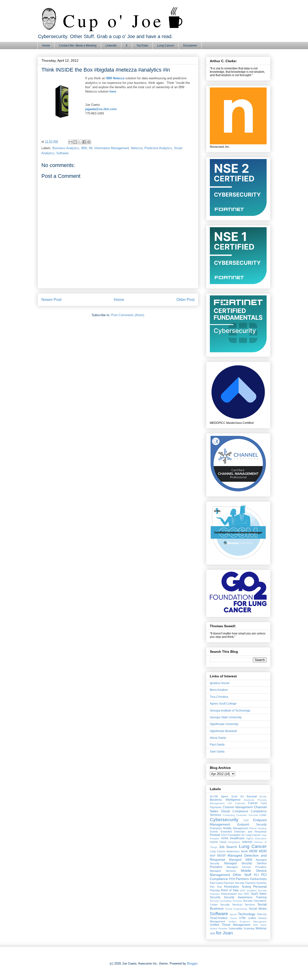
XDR (212, 933)
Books (263, 796)
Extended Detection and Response (244, 831)
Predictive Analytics (158, 148)
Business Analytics (65, 148)
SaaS (254, 893)
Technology (246, 914)
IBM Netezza (115, 78)
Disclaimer (190, 45)
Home (46, 45)
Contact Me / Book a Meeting (77, 45)
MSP (212, 855)
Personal (260, 886)
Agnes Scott (229, 796)
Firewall (215, 835)
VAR (255, 925)
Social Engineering (236, 908)
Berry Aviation (219, 690)
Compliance (240, 811)
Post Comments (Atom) (127, 315)
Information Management (111, 148)
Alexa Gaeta (218, 738)
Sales (263, 893)
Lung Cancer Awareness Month (229, 851)
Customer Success (247, 815)
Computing (229, 815)
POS (232, 879)
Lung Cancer (165, 45)
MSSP (221, 855)
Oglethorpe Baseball (223, 731)
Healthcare (237, 838)
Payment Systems (256, 882)
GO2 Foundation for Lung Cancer (241, 834)
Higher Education (256, 838)
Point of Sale (230, 890)
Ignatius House (220, 683)
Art (242, 796)
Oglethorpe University (224, 724)
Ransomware (229, 893)
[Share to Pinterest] (88, 142)
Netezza (136, 148)
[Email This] (70, 142)
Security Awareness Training (245, 897)
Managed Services (223, 870)
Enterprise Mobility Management (229, 828)
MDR (263, 851)
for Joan (224, 932)
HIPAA (224, 838)
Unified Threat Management (230, 924)
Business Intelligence (225, 799)
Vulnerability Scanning (242, 928)
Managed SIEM (240, 859)
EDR (246, 820)
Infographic (234, 842)
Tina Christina (219, 697)
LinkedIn (111, 45)
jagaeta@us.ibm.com (101, 109)
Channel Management (238, 807)
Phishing (215, 890)
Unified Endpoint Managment (248, 921)
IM (90, 148)
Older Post (185, 300)
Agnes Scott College (223, 703)
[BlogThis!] (75, 142)
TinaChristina (218, 918)
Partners (242, 879)
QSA (242, 890)
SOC (247, 893)
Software (62, 153)
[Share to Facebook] (84, 142)
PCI (256, 875)
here (112, 91)
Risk (240, 894)
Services (250, 904)
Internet (247, 842)
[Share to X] (79, 142)
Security (215, 897)
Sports (233, 914)
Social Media (258, 908)
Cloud (225, 811)
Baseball (252, 796)
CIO (230, 803)
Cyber (263, 814)
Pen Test (216, 886)
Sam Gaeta (217, 751)
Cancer (253, 803)
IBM (84, 148)
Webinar (261, 928)
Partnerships (258, 879)
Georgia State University (226, 717)
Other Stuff (242, 875)
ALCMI (214, 796)
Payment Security (234, 882)
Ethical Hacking (258, 828)
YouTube (142, 45)
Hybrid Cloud (218, 841)
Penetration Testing (237, 886)
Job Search (228, 847)
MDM (253, 851)
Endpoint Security (252, 824)
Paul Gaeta (217, 744)
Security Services (231, 904)
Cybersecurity (224, 819)
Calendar (240, 803)
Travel (233, 918)
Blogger (192, 963)
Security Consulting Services (226, 901)
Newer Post (51, 300)
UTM (242, 918)
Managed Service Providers (247, 867)
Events (214, 831)
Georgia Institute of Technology (230, 710)
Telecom (262, 914)
